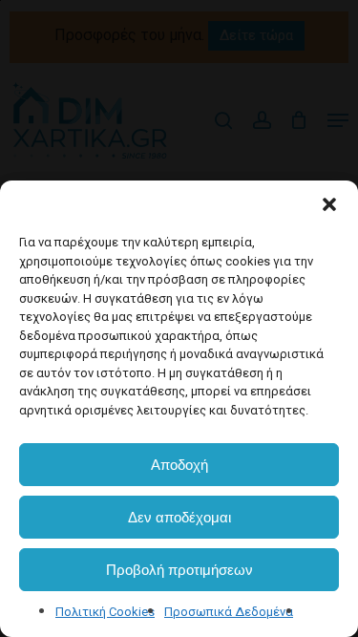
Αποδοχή (179, 465)
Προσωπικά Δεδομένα (228, 612)
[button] (329, 204)
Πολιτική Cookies (105, 612)
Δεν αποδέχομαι (179, 517)
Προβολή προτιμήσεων (179, 570)
